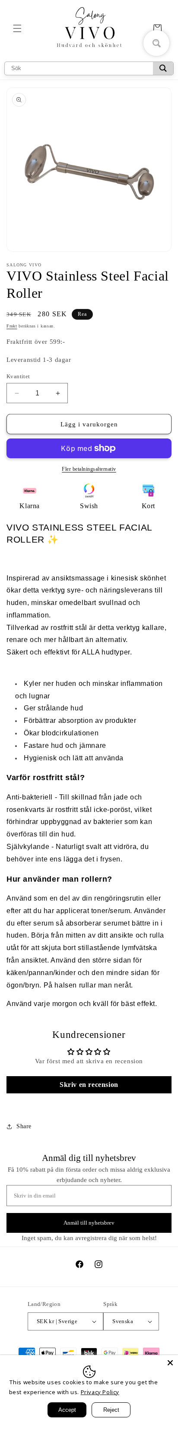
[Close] (170, 1362)
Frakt (11, 326)
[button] (17, 28)
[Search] (163, 68)
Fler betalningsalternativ (89, 469)
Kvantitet (18, 376)
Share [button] (24, 1126)
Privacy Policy (100, 1392)
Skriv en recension (89, 1084)
